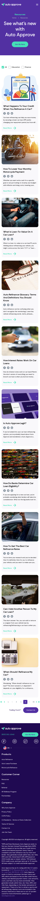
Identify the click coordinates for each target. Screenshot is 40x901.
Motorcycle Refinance (9, 768)
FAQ (3, 784)
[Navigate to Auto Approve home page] (11, 4)
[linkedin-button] (12, 113)
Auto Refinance (7, 759)
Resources (24, 18)
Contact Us (30, 710)
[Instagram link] (14, 741)
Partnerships (6, 796)
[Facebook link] (4, 741)
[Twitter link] (25, 741)
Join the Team (7, 832)
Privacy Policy (6, 812)
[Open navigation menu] (37, 4)
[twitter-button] (8, 113)
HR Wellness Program (9, 792)
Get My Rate (20, 44)
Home (14, 18)
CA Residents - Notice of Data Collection (16, 820)
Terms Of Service (8, 824)
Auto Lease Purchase (9, 764)
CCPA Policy (6, 816)
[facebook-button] (4, 113)
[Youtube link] (36, 741)
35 (33, 702)
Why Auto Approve (8, 808)
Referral (4, 788)
